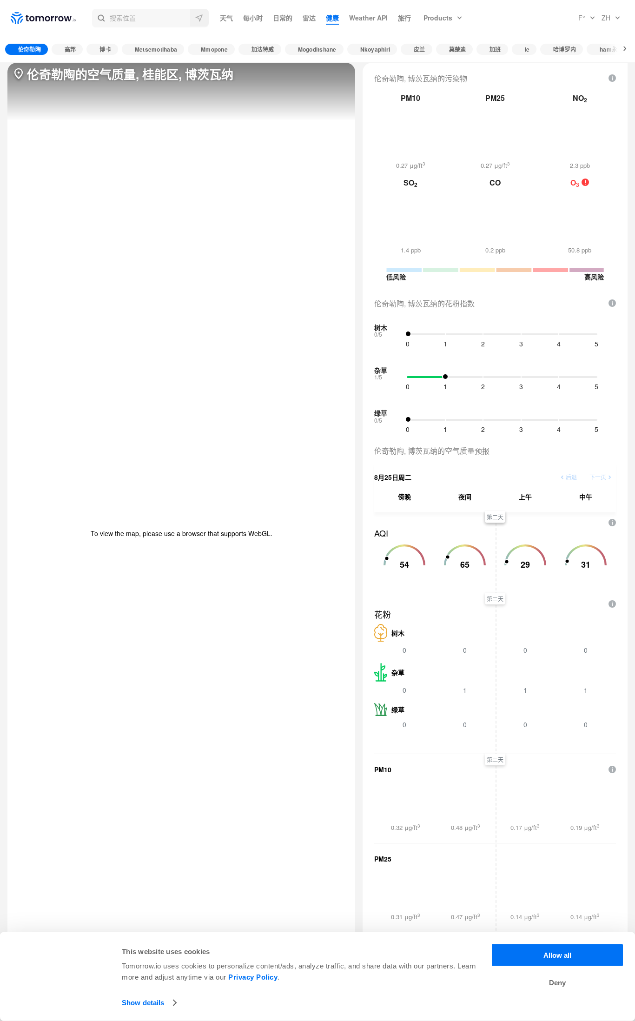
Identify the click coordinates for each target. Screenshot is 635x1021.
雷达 (309, 17)
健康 (332, 17)
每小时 (253, 17)
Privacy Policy (253, 977)
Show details (143, 1003)
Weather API (368, 17)
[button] (150, 18)
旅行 (404, 17)
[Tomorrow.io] (51, 18)
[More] (619, 49)
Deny (557, 983)
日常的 (282, 17)
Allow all (557, 955)
